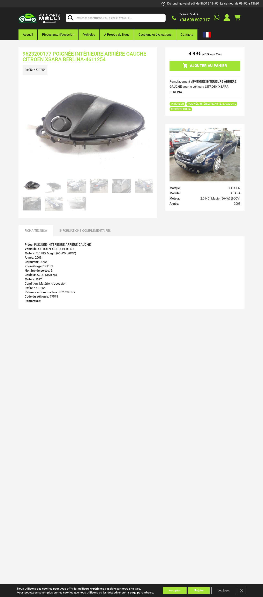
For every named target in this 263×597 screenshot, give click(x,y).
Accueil (28, 34)
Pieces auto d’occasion (58, 34)
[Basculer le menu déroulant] (206, 34)
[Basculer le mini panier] (237, 18)
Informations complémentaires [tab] (85, 230)
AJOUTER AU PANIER (208, 65)
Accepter (174, 590)
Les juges (224, 590)
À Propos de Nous (116, 34)
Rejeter (199, 590)
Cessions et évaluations (155, 34)
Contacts (187, 34)
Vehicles (89, 34)
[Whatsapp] (216, 18)
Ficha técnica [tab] (36, 230)
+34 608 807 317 (194, 20)
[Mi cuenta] (227, 18)
